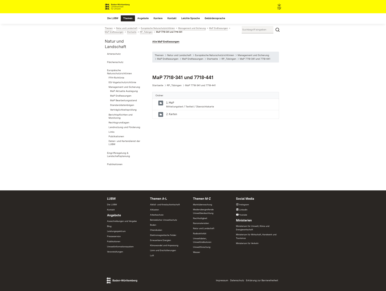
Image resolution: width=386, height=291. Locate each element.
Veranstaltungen (115, 251)
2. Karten (171, 114)
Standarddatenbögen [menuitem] (122, 105)
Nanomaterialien (201, 223)
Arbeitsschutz (156, 215)
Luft (152, 255)
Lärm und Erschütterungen (163, 250)
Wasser (196, 252)
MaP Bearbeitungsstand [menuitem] (123, 100)
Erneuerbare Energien (160, 240)
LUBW (111, 198)
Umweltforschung (201, 247)
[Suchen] (277, 29)
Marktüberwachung (202, 204)
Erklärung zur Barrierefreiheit (262, 280)
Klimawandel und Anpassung (164, 245)
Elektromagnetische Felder (163, 235)
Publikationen (113, 241)
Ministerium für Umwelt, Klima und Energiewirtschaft (252, 228)
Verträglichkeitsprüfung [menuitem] (123, 109)
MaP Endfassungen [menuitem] (120, 95)
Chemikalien (156, 230)
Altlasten (154, 209)
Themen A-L (158, 198)
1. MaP (170, 102)
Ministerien (244, 220)
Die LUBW (112, 204)
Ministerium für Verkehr (247, 243)
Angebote (114, 215)
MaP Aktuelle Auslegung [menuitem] (124, 91)
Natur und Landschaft (203, 228)
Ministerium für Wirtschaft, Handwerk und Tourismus (256, 236)
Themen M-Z (202, 198)
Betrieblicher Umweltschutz (163, 220)
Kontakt (111, 209)
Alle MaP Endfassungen (165, 41)
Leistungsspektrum (116, 231)
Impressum (222, 280)
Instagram (244, 204)
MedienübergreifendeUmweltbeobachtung (203, 211)
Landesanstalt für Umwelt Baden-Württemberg (122, 7)
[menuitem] (113, 18)
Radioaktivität (199, 233)
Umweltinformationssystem (120, 246)
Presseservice (114, 236)
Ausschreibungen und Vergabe (122, 221)
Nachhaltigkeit (200, 218)
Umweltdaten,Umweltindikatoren (202, 240)
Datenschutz (237, 280)
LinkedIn (243, 209)
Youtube (243, 215)
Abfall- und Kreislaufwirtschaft (165, 204)
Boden (153, 225)
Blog (109, 226)
